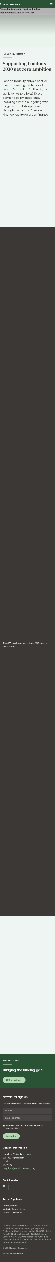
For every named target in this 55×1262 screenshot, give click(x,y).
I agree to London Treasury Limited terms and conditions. (25, 1126)
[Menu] (51, 4)
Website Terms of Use (14, 1209)
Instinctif (18, 1253)
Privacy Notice (10, 1205)
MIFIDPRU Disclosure (12, 1212)
